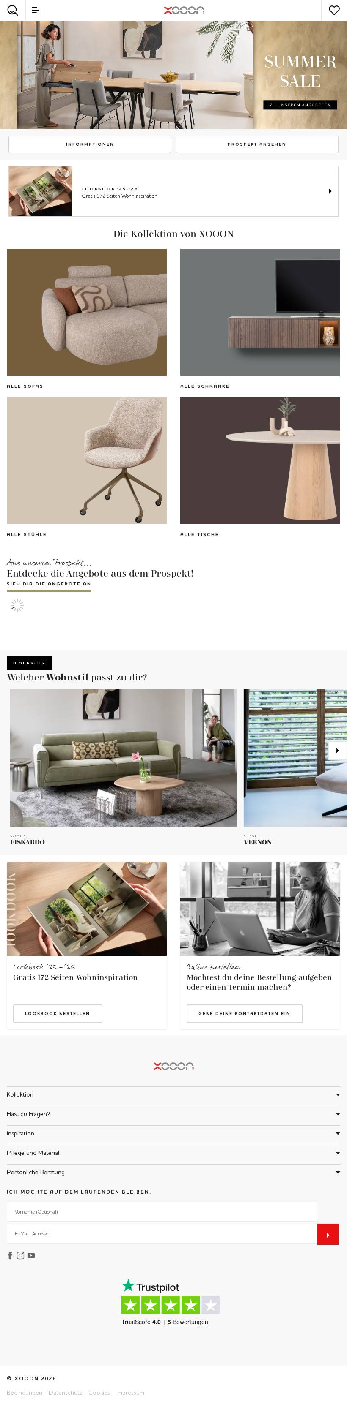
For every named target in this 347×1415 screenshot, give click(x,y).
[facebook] (11, 1254)
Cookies (99, 1392)
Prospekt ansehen (257, 144)
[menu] (35, 10)
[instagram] (21, 1254)
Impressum (130, 1392)
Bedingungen (24, 1392)
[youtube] (32, 1254)
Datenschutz (65, 1392)
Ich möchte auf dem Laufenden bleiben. (79, 1192)
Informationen (90, 144)
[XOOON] (184, 10)
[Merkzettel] (334, 10)
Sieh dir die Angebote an (49, 584)
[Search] (12, 10)
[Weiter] (337, 750)
